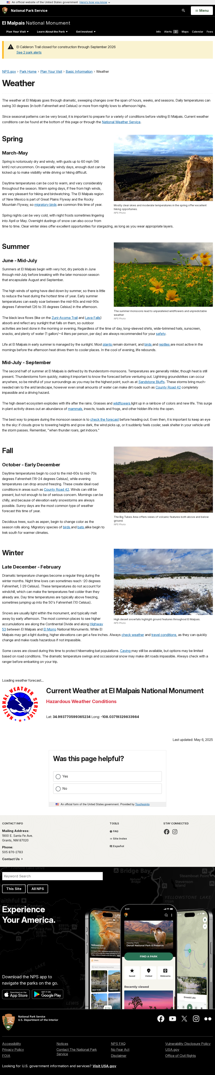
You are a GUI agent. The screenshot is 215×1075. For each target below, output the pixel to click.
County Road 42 (168, 387)
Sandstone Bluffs (151, 382)
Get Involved (84, 31)
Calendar (197, 31)
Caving (125, 651)
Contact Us (11, 859)
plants (108, 344)
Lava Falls (92, 318)
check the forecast (104, 419)
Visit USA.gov (104, 1066)
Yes (65, 776)
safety (160, 334)
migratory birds (45, 204)
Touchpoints (142, 804)
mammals (75, 409)
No (64, 788)
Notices (62, 1044)
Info (158, 31)
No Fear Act (120, 1049)
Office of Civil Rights (180, 1056)
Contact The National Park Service (76, 1051)
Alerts (170, 31)
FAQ (115, 831)
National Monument (36, 23)
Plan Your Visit (16, 31)
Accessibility (11, 1044)
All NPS (37, 889)
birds (148, 344)
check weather (133, 635)
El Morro (49, 629)
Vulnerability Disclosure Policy (188, 1044)
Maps (185, 31)
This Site (13, 889)
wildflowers (122, 403)
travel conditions (163, 635)
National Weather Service (121, 122)
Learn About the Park (51, 31)
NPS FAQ (118, 1044)
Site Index (119, 838)
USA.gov (172, 1049)
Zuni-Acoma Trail (65, 318)
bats (81, 527)
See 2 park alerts (29, 52)
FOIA (6, 1056)
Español (118, 846)
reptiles (164, 344)
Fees (210, 31)
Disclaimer (118, 1056)
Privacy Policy (13, 1049)
